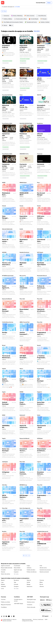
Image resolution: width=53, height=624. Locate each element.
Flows (38, 182)
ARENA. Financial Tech (24, 322)
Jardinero (29, 567)
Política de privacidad (26, 619)
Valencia (29, 580)
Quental (39, 345)
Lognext (39, 461)
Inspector (16, 571)
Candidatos (4, 607)
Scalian (38, 415)
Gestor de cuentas (5, 574)
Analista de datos (31, 569)
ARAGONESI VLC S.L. (24, 153)
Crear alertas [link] (37, 31)
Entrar (49, 2)
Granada (16, 584)
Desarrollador (17, 567)
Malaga (28, 584)
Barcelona (16, 580)
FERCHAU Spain (23, 182)
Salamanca (29, 586)
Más (10, 25)
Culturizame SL (5, 35)
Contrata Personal (40, 2)
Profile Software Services (7, 322)
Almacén (44, 18)
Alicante (42, 586)
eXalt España (5, 461)
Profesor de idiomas (32, 571)
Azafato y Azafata (45, 22)
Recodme (4, 531)
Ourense (42, 580)
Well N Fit (39, 94)
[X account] (11, 616)
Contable (3, 569)
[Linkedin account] (13, 616)
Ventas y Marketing (17, 15)
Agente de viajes (18, 569)
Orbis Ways (4, 484)
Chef (41, 565)
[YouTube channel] (9, 616)
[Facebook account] (6, 616)
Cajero (28, 565)
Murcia (41, 584)
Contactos (29, 604)
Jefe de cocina (43, 567)
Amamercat (39, 153)
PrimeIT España (40, 368)
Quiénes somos (31, 602)
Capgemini (39, 391)
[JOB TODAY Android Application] (49, 600)
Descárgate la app (31, 599)
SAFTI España (40, 252)
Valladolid (3, 586)
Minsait (3, 345)
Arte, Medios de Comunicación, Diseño (13, 22)
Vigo (15, 582)
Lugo (2, 582)
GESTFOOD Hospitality (25, 67)
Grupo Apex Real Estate (25, 35)
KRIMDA (21, 391)
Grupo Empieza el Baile (7, 123)
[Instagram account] (4, 616)
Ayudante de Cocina (32, 22)
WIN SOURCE (40, 229)
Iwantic (21, 345)
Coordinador (17, 565)
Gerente (3, 571)
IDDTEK (3, 182)
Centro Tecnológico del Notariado (25, 508)
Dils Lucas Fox (23, 275)
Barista (5, 25)
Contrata (3, 599)
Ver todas (16, 574)
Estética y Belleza (8, 18)
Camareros (6, 15)
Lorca (2, 588)
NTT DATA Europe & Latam (7, 275)
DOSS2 (3, 415)
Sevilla (28, 582)
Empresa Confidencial (7, 298)
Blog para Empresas (6, 604)
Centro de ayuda (31, 607)
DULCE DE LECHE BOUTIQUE (26, 123)
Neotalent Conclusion (24, 252)
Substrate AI (22, 415)
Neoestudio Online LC (42, 275)
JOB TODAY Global (18, 603)
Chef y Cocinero (30, 15)
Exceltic (21, 229)
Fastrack (4, 205)
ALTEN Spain (40, 438)
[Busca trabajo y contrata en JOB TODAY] (2, 2)
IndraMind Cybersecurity (42, 531)
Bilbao (41, 582)
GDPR (46, 619)
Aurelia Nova (40, 123)
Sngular (4, 391)
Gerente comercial (44, 571)
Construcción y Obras (21, 18)
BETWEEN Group (23, 484)
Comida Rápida (34, 18)
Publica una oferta (5, 602)
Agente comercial (5, 565)
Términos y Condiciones (38, 619)
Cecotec (39, 205)
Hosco (38, 67)
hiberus (21, 368)
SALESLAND (39, 35)
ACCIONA (4, 252)
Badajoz (3, 584)
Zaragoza (16, 586)
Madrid (2, 580)
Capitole (4, 368)
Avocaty (21, 205)
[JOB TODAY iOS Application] (42, 600)
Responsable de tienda (6, 567)
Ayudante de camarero (45, 569)
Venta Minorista (42, 15)
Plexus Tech (22, 298)
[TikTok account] (1, 616)
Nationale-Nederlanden (7, 229)
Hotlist (3, 67)
